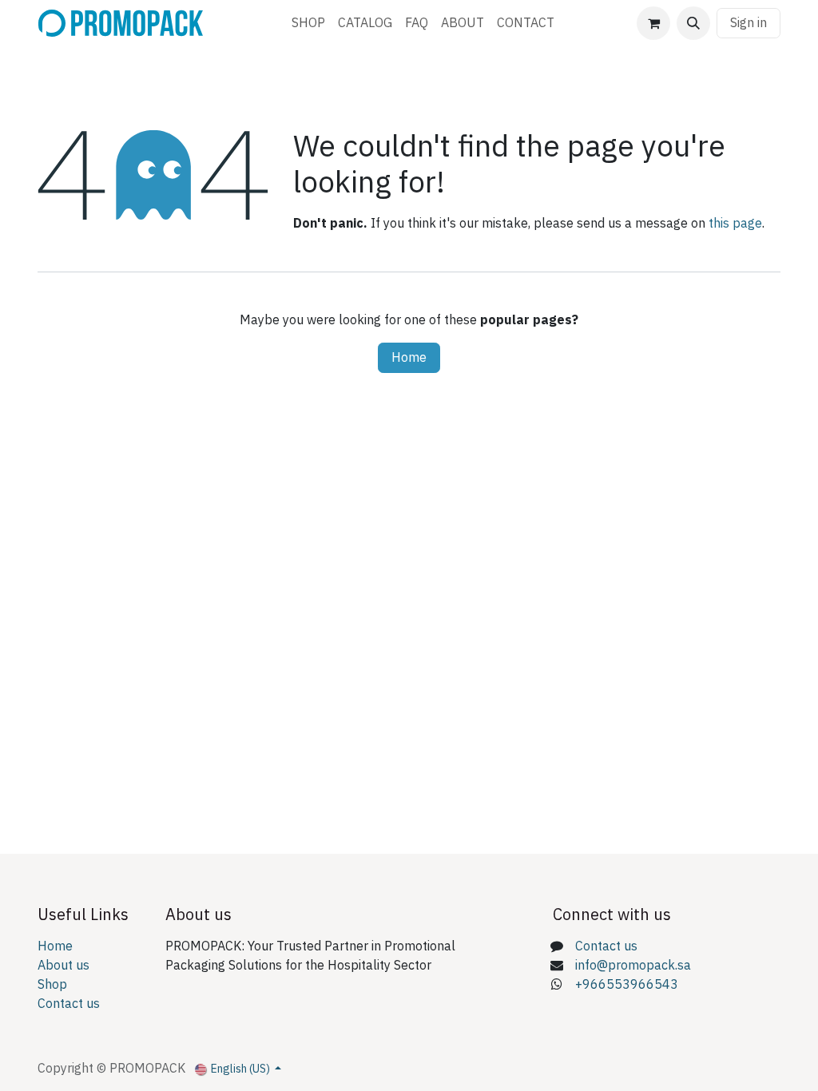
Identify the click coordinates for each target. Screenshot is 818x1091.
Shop (52, 984)
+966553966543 (626, 984)
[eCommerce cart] (653, 23)
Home (409, 357)
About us (63, 965)
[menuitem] (308, 23)
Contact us (69, 1004)
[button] (693, 23)
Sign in (748, 23)
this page (735, 223)
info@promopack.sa (633, 965)
